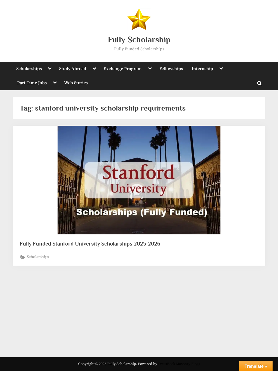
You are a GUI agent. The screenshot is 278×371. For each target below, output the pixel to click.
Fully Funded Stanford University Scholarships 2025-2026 (90, 244)
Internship (202, 68)
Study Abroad (72, 68)
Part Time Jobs (32, 83)
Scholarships (29, 68)
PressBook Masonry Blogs (179, 364)
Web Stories (76, 83)
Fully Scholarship (139, 39)
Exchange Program (122, 68)
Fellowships (171, 68)
